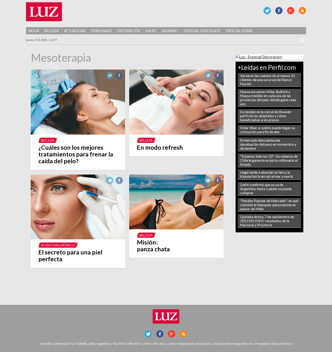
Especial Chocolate (202, 31)
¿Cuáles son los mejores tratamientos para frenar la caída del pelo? (75, 154)
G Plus (290, 10)
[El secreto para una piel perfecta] (78, 237)
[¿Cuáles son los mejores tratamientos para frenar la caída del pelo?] (78, 133)
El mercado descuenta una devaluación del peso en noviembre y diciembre (268, 144)
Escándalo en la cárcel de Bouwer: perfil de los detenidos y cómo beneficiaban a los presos (266, 116)
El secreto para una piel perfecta (70, 255)
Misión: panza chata (153, 245)
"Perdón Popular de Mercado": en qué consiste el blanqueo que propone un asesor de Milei (269, 204)
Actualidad (75, 31)
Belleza (51, 31)
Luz (44, 11)
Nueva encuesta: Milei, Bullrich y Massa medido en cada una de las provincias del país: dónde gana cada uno (268, 97)
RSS (302, 10)
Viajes (150, 31)
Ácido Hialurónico (58, 245)
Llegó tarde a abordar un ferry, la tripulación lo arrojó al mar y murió (266, 174)
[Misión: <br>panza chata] (176, 228)
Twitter (267, 10)
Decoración (128, 31)
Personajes (101, 31)
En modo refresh (160, 147)
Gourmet (169, 31)
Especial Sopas (239, 31)
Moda (33, 31)
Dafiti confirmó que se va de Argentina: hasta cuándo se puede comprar (266, 188)
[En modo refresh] (176, 133)
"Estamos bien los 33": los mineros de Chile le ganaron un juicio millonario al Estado (269, 160)
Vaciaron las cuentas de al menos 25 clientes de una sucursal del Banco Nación (267, 79)
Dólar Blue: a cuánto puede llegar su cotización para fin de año (267, 130)
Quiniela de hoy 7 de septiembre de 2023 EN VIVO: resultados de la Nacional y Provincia (267, 220)
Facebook (279, 10)
